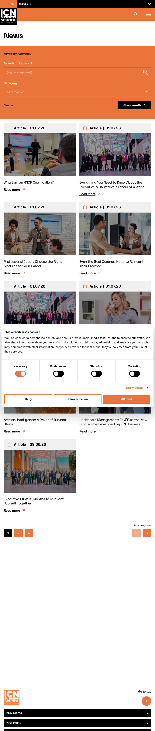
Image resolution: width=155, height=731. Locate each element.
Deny (28, 399)
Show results (132, 105)
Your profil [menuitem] (13, 723)
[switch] (58, 374)
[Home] (11, 697)
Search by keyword (18, 63)
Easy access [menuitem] (14, 713)
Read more (12, 189)
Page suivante (147, 533)
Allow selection (77, 399)
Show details (134, 387)
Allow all (127, 399)
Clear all (9, 105)
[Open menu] (148, 14)
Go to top (144, 691)
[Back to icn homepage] (8, 14)
